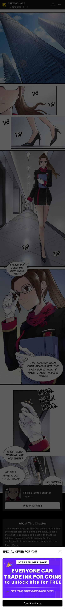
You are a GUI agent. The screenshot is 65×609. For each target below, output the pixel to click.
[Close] (59, 551)
